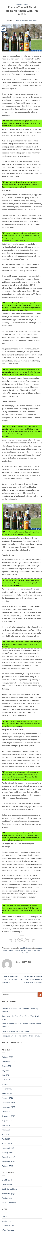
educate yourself (14, 950)
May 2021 (6, 1080)
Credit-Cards (7, 1180)
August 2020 (7, 1120)
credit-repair (7, 1184)
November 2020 (8, 1107)
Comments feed (8, 1225)
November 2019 (8, 1161)
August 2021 (7, 1066)
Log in (4, 1216)
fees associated (26, 950)
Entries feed (6, 1221)
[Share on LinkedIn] (32, 940)
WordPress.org (8, 1230)
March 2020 (7, 1143)
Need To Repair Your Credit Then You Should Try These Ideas (21, 1025)
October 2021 (7, 1057)
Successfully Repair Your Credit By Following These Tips (20, 1010)
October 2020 (7, 1111)
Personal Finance (9, 1202)
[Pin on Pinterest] (28, 940)
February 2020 (8, 1148)
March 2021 (7, 1089)
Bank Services (32, 21)
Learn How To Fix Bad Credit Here (15, 1031)
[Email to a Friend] (24, 940)
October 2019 (7, 1166)
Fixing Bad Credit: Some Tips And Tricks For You (21, 1036)
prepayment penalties (22, 953)
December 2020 (8, 1102)
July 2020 (6, 1125)
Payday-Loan (7, 1198)
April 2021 (6, 1084)
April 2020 (6, 1139)
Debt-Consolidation (10, 1189)
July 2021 (6, 1070)
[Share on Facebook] (16, 940)
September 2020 (8, 1116)
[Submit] (40, 994)
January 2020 (7, 1152)
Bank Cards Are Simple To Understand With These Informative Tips (33, 979)
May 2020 (6, 1134)
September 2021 (8, 1061)
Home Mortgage (22, 4)
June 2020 (6, 1130)
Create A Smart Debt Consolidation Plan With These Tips (12, 979)
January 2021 (7, 1098)
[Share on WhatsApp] (11, 940)
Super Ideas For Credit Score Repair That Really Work (21, 1017)
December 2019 (8, 1157)
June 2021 (6, 1075)
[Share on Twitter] (20, 940)
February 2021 (8, 1093)
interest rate (36, 950)
